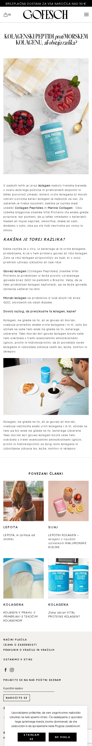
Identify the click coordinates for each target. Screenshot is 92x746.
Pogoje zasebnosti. (68, 726)
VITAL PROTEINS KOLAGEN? (64, 614)
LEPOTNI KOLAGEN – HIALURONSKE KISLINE (67, 541)
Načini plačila (15, 639)
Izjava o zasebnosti (20, 644)
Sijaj (53, 527)
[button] (86, 14)
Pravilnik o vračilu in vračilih (28, 649)
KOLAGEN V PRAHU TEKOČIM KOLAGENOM (20, 616)
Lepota (10, 527)
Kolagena (13, 604)
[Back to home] (46, 14)
